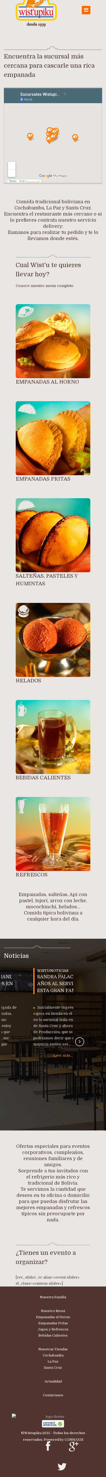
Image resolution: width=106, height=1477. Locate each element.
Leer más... (37, 1055)
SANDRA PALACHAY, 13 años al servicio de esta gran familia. (38, 983)
